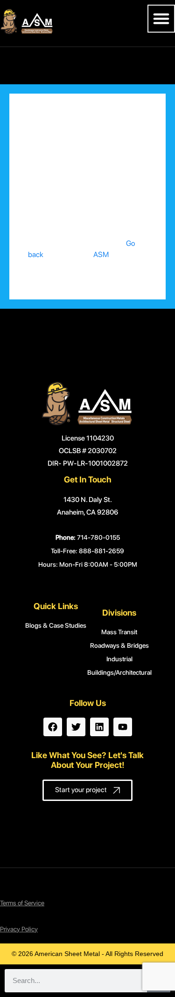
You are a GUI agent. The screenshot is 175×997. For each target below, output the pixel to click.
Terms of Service (22, 903)
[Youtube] (122, 727)
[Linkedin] (99, 727)
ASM (101, 254)
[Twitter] (76, 727)
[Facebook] (52, 727)
